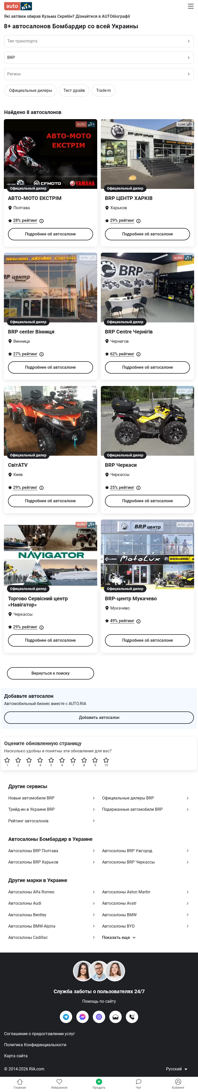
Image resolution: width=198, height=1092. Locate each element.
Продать (99, 1087)
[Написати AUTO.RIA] (115, 1017)
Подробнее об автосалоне (50, 234)
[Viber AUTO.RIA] (99, 1017)
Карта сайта (16, 1055)
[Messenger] (82, 1017)
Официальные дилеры (30, 90)
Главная (20, 1087)
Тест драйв (74, 90)
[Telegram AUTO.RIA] (66, 1017)
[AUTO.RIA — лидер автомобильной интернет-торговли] (18, 6)
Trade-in (103, 90)
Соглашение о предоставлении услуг (39, 1033)
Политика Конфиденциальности (35, 1044)
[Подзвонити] (132, 1017)
